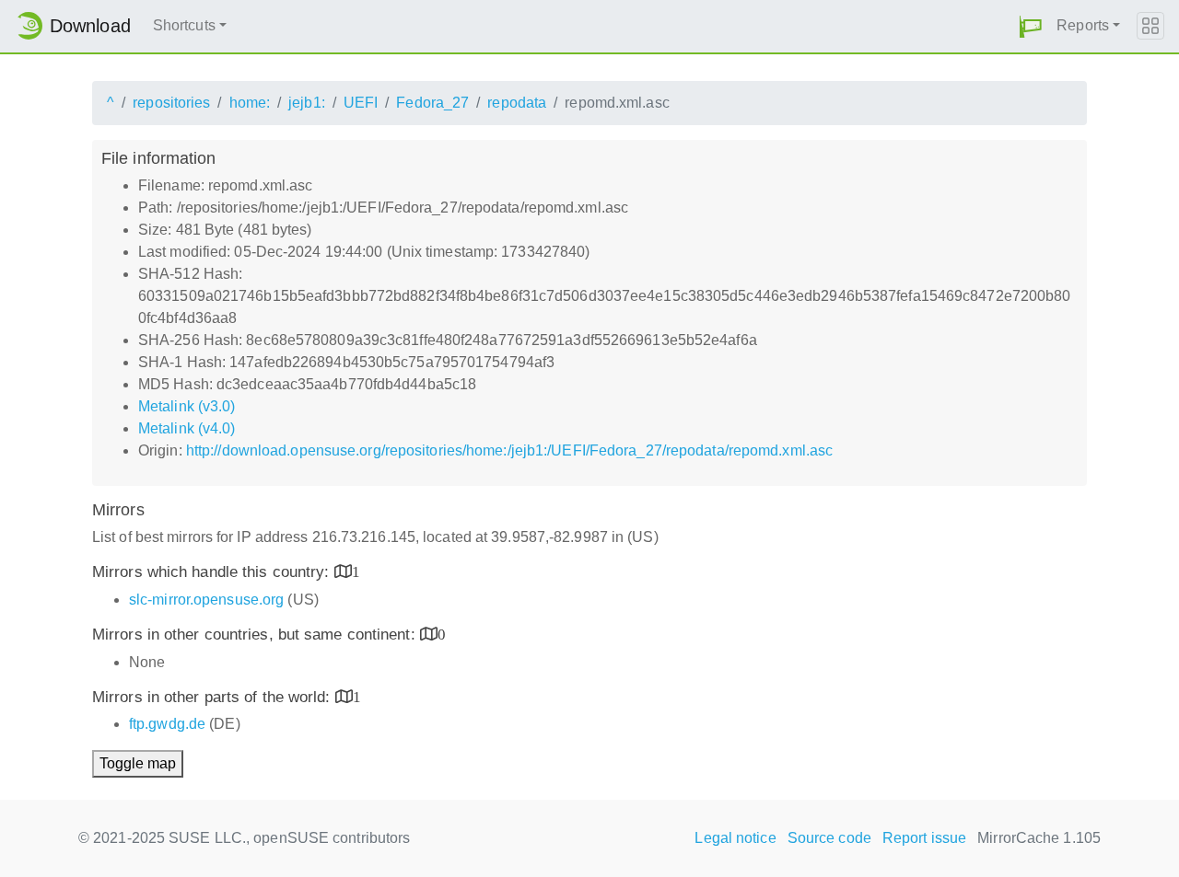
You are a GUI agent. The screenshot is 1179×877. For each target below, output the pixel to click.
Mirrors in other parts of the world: (213, 697)
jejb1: (306, 102)
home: (250, 102)
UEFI (361, 102)
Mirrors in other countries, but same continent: (256, 634)
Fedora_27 (432, 102)
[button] (1030, 26)
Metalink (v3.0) (187, 406)
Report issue (924, 838)
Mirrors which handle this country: (213, 572)
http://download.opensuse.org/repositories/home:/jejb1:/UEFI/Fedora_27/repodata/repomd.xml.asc (509, 450)
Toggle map (137, 763)
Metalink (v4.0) (187, 428)
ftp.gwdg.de (167, 724)
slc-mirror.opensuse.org (206, 599)
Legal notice (735, 838)
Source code (829, 838)
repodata (516, 102)
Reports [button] (1082, 25)
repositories (171, 102)
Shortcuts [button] (184, 25)
